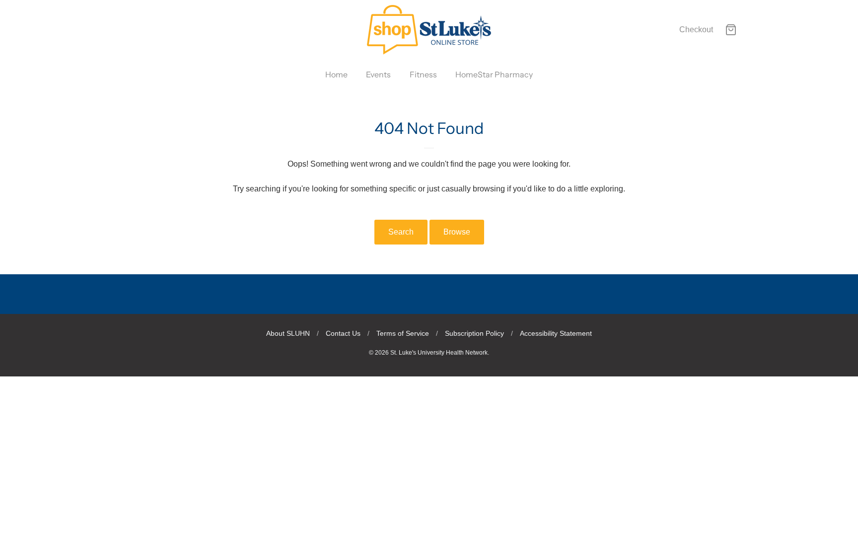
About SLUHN (288, 333)
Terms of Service (402, 333)
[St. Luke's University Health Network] (429, 30)
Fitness (423, 74)
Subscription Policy (474, 333)
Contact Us (343, 333)
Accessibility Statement (556, 333)
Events (378, 74)
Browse (456, 232)
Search (401, 232)
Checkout (696, 29)
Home (336, 74)
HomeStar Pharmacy (494, 74)
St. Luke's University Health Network (439, 352)
